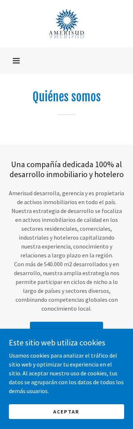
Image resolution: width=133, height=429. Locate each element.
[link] (66, 23)
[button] (16, 60)
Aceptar (66, 411)
